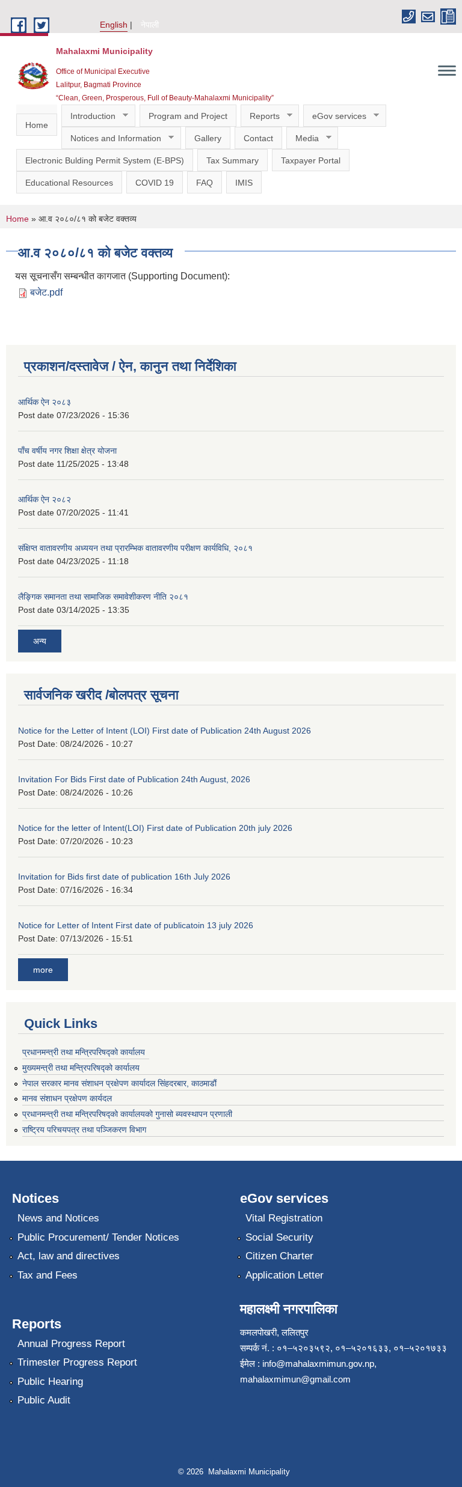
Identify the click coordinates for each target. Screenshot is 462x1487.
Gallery (207, 138)
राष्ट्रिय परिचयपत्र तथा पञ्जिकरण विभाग (84, 1129)
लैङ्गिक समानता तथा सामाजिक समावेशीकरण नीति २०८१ (103, 596)
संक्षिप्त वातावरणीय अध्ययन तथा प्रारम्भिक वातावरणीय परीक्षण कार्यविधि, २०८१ (135, 548)
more (43, 970)
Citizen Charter (279, 1256)
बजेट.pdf (46, 292)
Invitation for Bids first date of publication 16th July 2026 (124, 876)
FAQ (204, 182)
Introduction (88, 116)
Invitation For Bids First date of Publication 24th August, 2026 (134, 779)
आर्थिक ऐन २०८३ (44, 402)
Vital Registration (283, 1218)
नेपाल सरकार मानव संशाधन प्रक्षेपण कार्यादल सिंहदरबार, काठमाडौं (124, 1083)
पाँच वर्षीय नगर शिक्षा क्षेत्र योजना (67, 450)
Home (36, 125)
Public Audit (43, 1400)
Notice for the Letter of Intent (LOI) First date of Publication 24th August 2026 (164, 730)
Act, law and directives (68, 1256)
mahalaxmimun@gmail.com (295, 1379)
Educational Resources (69, 182)
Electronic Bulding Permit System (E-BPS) (104, 160)
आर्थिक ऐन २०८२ (44, 499)
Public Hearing (50, 1381)
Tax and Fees (47, 1275)
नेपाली (150, 24)
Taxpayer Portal (310, 160)
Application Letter (284, 1275)
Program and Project (188, 116)
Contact (258, 138)
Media (302, 138)
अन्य (39, 641)
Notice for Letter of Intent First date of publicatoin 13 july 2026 (135, 925)
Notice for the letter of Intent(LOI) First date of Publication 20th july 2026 (155, 828)
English (114, 24)
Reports (260, 116)
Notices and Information (111, 138)
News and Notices (58, 1218)
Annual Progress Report (71, 1343)
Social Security (279, 1237)
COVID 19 (154, 182)
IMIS (244, 182)
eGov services (334, 116)
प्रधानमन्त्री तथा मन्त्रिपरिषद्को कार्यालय (83, 1052)
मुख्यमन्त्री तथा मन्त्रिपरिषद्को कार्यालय (81, 1067)
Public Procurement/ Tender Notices (98, 1237)
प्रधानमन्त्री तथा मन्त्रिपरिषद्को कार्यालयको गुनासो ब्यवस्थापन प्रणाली (127, 1114)
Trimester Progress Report (77, 1362)
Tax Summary (232, 160)
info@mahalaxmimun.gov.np (318, 1363)
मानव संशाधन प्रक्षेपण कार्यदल (67, 1098)
